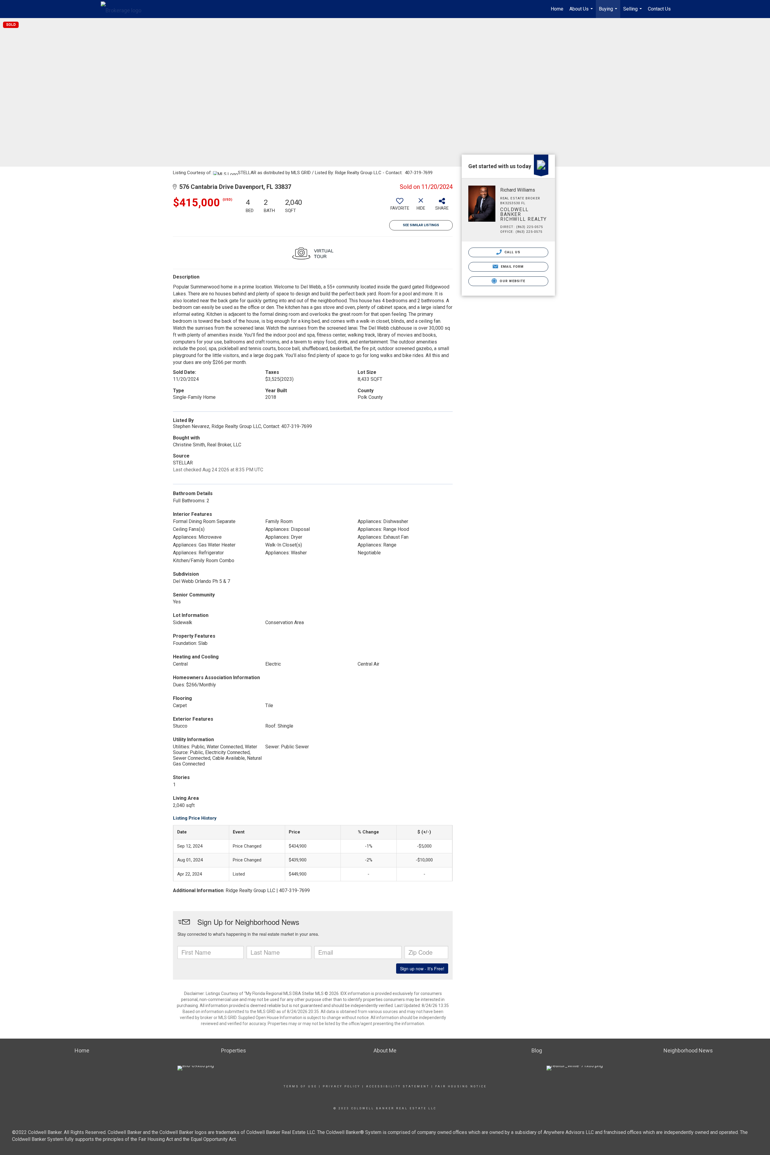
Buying (609, 12)
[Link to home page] (124, 9)
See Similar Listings (421, 225)
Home (557, 9)
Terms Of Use (300, 1086)
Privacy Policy (341, 1086)
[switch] (399, 206)
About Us (581, 12)
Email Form (511, 267)
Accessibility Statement (398, 1086)
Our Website (511, 281)
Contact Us (659, 9)
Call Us (512, 252)
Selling (633, 12)
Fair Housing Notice (461, 1086)
